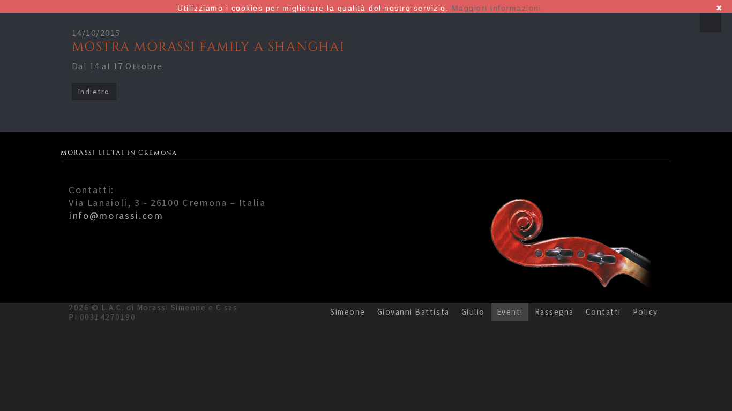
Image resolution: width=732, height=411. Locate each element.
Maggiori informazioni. (498, 8)
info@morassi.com (116, 215)
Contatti (603, 312)
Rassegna (554, 312)
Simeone (347, 312)
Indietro (94, 91)
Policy (645, 312)
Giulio (473, 312)
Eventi (510, 312)
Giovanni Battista (413, 312)
